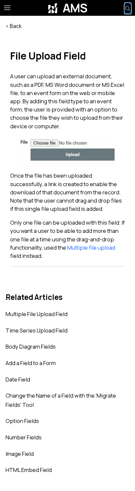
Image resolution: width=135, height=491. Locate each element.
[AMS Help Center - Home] (67, 8)
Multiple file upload (91, 247)
